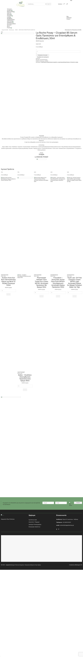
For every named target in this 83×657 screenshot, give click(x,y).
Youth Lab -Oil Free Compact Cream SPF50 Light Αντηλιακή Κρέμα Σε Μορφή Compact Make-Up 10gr (74, 282)
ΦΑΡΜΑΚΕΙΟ (9, 22)
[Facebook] (70, 0)
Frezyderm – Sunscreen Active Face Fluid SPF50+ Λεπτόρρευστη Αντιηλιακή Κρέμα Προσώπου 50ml (58, 282)
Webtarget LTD (78, 564)
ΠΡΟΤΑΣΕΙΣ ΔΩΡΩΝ (11, 23)
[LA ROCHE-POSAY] (41, 163)
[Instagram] (71, 0)
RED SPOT (9, 25)
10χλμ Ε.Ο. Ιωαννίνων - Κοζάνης (70, 519)
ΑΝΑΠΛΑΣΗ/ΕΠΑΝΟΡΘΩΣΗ (64, 62)
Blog (67, 16)
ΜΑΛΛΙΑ (8, 14)
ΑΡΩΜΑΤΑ (9, 10)
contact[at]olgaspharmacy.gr (67, 525)
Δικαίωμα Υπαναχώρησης (35, 524)
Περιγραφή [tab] (41, 135)
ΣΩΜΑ (8, 17)
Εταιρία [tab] (41, 152)
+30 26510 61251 (67, 522)
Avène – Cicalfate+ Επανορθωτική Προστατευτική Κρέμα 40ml (25, 378)
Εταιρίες (9, 27)
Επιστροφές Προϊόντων (34, 526)
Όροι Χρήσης (70, 504)
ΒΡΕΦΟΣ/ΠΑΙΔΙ (10, 11)
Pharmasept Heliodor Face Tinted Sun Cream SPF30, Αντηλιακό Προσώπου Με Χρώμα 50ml (41, 282)
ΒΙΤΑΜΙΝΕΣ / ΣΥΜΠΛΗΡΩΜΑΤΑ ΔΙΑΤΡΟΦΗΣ (11, 20)
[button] (8, 294)
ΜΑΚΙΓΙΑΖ (9, 13)
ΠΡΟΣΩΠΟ (9, 15)
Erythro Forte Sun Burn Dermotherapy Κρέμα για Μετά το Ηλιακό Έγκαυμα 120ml (8, 281)
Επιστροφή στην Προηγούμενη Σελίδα (73, 29)
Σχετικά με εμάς (33, 519)
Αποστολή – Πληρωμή (34, 522)
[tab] (41, 135)
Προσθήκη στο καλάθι (42, 55)
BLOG (8, 26)
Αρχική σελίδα (5, 29)
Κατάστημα (69, 17)
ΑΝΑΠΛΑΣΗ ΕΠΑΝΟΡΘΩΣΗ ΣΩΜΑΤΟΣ (27, 29)
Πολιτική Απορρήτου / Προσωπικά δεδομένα (24, 564)
